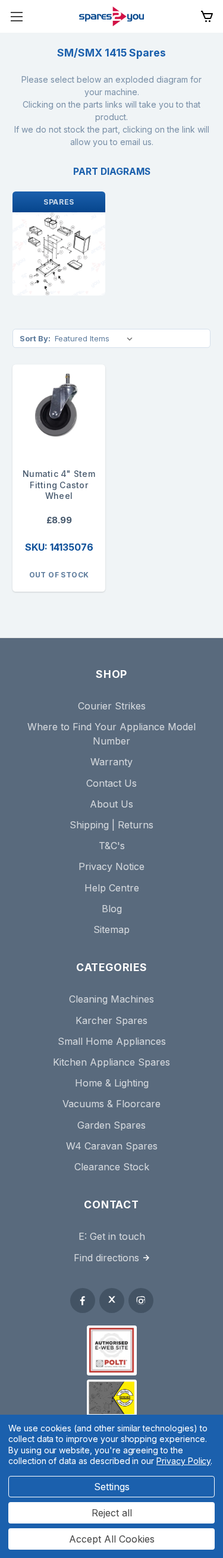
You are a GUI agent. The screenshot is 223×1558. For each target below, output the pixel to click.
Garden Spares (111, 1125)
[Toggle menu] (16, 16)
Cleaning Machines (111, 999)
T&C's (112, 846)
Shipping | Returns (111, 825)
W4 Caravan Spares (112, 1146)
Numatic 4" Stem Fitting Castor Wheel (59, 485)
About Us (111, 804)
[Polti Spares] (112, 1350)
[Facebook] (82, 1300)
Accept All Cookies (112, 1539)
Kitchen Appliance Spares (111, 1062)
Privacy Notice (111, 866)
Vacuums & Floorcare (111, 1104)
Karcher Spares (111, 1020)
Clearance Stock (111, 1167)
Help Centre (111, 888)
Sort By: (35, 338)
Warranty (111, 762)
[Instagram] (140, 1300)
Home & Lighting (112, 1083)
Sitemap (111, 929)
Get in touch (117, 1236)
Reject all (112, 1513)
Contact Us (111, 783)
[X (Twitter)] (111, 1300)
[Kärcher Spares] (112, 1398)
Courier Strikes (112, 706)
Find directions (106, 1258)
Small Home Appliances (112, 1041)
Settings (112, 1487)
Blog (112, 909)
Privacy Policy (183, 1461)
